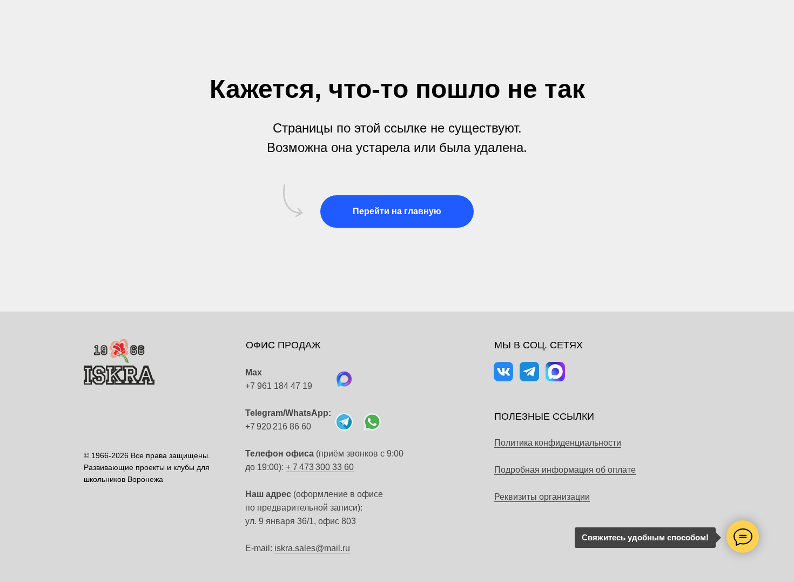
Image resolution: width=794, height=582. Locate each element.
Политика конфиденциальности (557, 442)
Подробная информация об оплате (565, 469)
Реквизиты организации (542, 496)
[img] (372, 422)
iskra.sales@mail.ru (312, 548)
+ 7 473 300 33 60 (320, 467)
